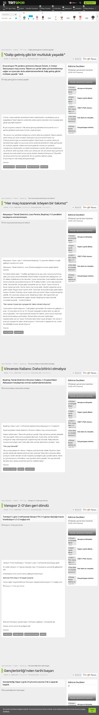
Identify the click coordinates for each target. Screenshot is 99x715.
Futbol (15, 50)
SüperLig (23, 198)
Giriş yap (90, 3)
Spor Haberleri (7, 50)
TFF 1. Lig (23, 50)
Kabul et (92, 710)
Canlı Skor (4, 18)
